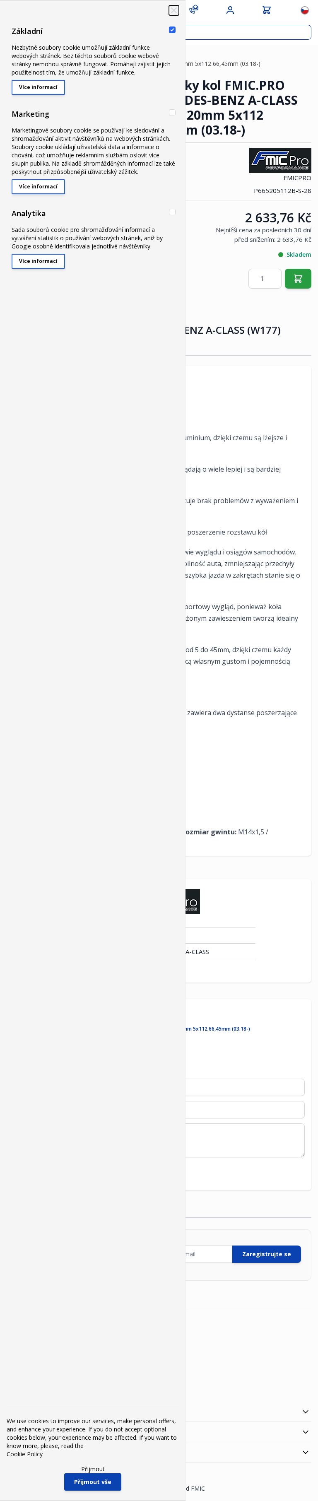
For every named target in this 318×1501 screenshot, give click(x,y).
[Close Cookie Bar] (174, 10)
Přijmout (93, 1469)
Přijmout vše (92, 1482)
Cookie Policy (25, 1454)
